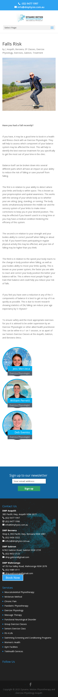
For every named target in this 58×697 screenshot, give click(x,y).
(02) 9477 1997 (29, 3)
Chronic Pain (10, 601)
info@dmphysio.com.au (16, 524)
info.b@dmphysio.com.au (17, 541)
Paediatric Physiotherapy (16, 605)
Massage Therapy (13, 615)
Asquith (10, 49)
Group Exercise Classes (15, 624)
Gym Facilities (11, 646)
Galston (28, 52)
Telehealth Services (13, 651)
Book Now (13, 578)
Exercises (18, 52)
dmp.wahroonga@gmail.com (19, 573)
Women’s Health (12, 642)
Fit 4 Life (8, 633)
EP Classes (30, 49)
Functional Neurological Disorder (20, 619)
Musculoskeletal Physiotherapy (19, 592)
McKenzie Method (13, 596)
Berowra (19, 49)
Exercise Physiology (13, 610)
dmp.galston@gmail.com (17, 557)
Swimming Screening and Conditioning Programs (27, 637)
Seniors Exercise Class (15, 628)
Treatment (38, 52)
